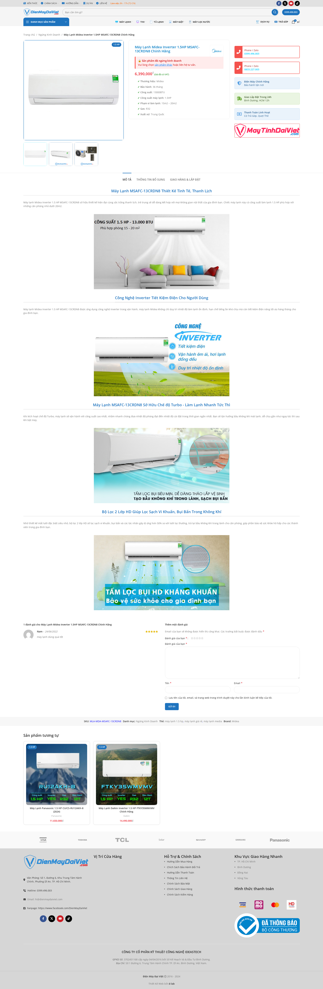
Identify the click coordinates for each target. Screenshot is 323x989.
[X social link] (285, 3)
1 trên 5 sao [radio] (192, 638)
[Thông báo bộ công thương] (267, 925)
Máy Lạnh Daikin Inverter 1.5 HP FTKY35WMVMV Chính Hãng (126, 810)
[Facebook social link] (278, 3)
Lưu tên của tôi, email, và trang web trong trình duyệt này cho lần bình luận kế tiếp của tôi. (220, 697)
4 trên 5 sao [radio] (199, 638)
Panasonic (56, 815)
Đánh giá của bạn (176, 638)
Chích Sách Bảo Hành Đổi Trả (183, 867)
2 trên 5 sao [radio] (194, 638)
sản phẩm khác (163, 64)
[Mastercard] (275, 904)
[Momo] (259, 904)
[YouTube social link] (291, 3)
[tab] (127, 178)
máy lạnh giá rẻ (193, 721)
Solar (161, 839)
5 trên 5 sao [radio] (202, 638)
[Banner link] (267, 130)
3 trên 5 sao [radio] (197, 638)
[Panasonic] (280, 839)
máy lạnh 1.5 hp (174, 721)
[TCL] (122, 839)
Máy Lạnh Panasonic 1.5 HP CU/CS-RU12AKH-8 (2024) (56, 810)
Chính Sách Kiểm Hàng (180, 894)
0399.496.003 (291, 12)
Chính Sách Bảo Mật (178, 883)
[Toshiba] (82, 839)
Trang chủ (29, 34)
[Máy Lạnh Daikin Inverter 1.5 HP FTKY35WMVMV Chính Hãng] (126, 774)
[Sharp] (201, 839)
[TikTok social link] (297, 3)
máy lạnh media (213, 721)
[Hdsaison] (291, 904)
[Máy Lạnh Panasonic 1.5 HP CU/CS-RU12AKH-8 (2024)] (56, 774)
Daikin (126, 815)
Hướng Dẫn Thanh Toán (180, 872)
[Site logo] (41, 12)
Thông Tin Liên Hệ (177, 878)
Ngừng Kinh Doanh (49, 34)
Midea (235, 721)
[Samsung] (240, 839)
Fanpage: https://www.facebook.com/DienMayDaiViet (57, 908)
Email (238, 683)
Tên (168, 683)
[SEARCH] (275, 12)
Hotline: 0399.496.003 (39, 890)
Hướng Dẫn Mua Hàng (179, 861)
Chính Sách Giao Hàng (179, 889)
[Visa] (43, 839)
